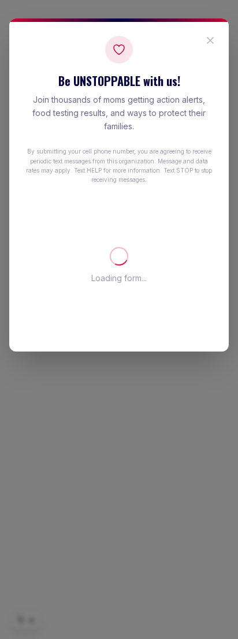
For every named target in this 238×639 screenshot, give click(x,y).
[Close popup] (210, 40)
